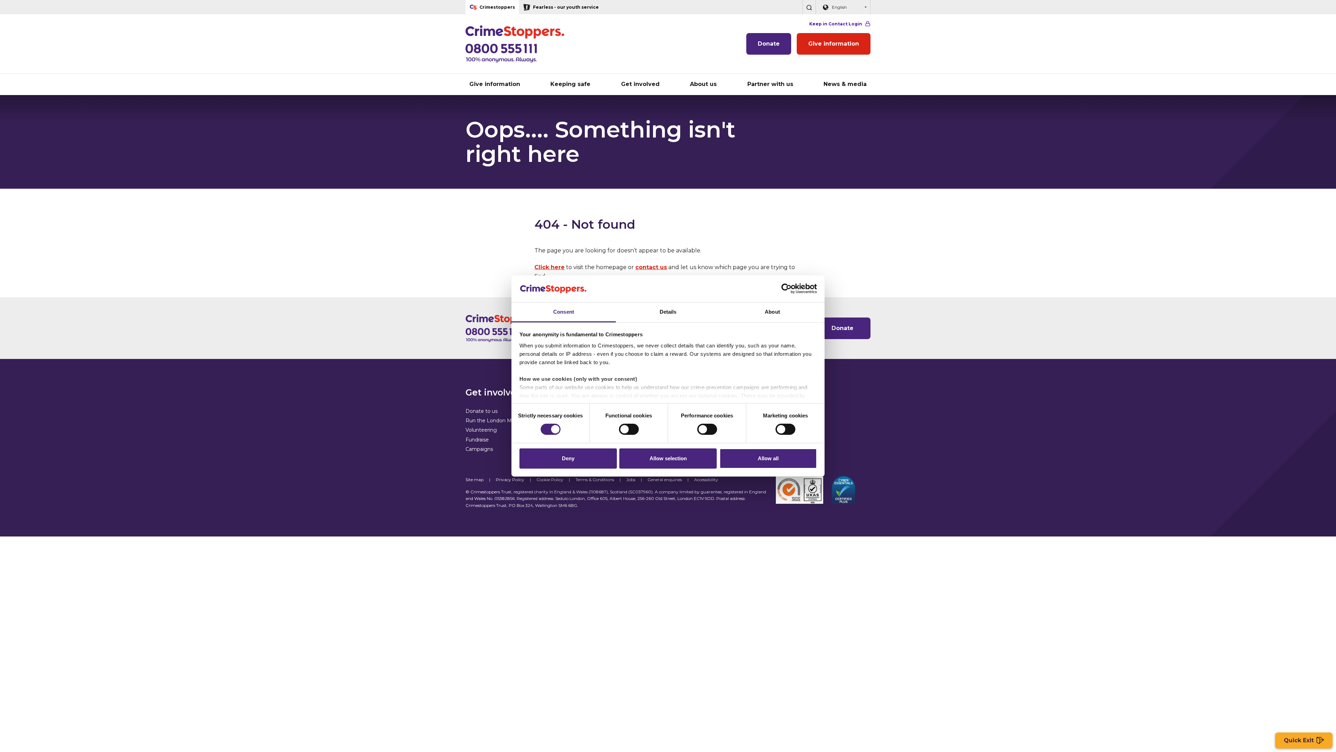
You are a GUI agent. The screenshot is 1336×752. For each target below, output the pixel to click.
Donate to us (482, 411)
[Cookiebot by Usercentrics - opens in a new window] (786, 288)
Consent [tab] (563, 312)
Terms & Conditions (594, 479)
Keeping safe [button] (570, 84)
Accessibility (706, 479)
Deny (568, 458)
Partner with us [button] (770, 84)
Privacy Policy (510, 479)
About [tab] (772, 312)
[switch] (629, 429)
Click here (549, 267)
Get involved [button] (640, 84)
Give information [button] (494, 84)
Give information (833, 43)
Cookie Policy (549, 479)
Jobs (630, 479)
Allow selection (668, 458)
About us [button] (703, 84)
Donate (769, 43)
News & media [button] (845, 84)
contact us (651, 267)
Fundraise (477, 440)
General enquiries (664, 479)
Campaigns (479, 449)
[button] (809, 7)
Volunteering (481, 430)
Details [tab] (668, 312)
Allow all (768, 458)
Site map (475, 479)
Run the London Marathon (498, 420)
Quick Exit (1299, 740)
